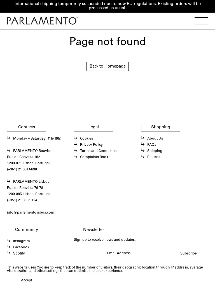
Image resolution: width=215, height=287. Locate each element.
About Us (155, 138)
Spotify (19, 253)
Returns (153, 157)
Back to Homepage (108, 66)
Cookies (86, 138)
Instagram (21, 241)
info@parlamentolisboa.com (30, 212)
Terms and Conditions (98, 151)
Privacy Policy (91, 145)
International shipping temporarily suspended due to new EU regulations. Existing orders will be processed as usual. (108, 6)
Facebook (21, 247)
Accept (26, 280)
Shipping (154, 151)
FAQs (151, 145)
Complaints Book (94, 157)
